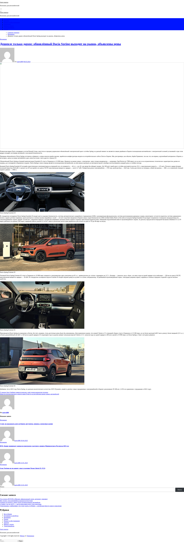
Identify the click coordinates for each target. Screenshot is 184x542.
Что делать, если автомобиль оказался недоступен (16, 501)
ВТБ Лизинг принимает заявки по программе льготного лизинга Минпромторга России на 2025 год (34, 446)
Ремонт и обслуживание (12, 22)
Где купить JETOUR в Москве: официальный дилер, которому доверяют (24, 499)
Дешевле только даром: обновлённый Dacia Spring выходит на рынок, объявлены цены (60, 44)
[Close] (1, 539)
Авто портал (4, 2)
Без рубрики (8, 514)
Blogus (22, 536)
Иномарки (7, 24)
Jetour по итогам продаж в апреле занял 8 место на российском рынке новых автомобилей (29, 394)
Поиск (2, 487)
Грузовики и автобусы (11, 19)
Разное (6, 29)
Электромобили (9, 27)
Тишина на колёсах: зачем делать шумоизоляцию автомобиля (20, 502)
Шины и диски (9, 26)
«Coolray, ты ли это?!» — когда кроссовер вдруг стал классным (20, 504)
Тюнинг (6, 21)
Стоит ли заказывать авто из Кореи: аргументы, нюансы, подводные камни (26, 424)
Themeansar (30, 536)
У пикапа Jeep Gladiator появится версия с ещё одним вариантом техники (24, 392)
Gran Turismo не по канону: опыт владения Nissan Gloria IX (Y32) (22, 468)
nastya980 (20, 61)
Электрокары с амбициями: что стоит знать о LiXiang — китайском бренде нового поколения (30, 506)
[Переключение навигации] (1, 11)
